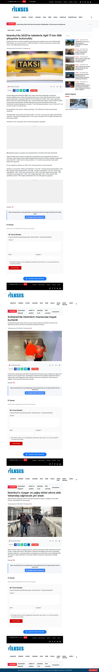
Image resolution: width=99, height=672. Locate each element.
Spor (44, 17)
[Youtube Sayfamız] (90, 2)
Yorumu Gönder (15, 267)
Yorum (11, 240)
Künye (75, 2)
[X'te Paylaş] (17, 90)
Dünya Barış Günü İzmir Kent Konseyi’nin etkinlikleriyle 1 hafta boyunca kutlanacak (56, 311)
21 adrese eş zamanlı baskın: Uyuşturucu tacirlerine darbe (81, 52)
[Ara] (89, 36)
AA (29, 48)
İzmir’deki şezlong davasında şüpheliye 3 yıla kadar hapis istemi (40, 312)
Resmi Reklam (72, 17)
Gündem (23, 17)
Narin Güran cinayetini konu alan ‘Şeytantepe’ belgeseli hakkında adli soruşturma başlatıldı (43, 24)
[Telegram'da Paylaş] (24, 90)
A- (54, 86)
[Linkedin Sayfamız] (88, 2)
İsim (10, 254)
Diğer (80, 17)
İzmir (49, 17)
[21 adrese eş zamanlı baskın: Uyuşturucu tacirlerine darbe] (69, 52)
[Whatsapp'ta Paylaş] (20, 90)
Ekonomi (38, 17)
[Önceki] (89, 24)
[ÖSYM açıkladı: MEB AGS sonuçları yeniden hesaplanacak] (69, 59)
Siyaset (31, 17)
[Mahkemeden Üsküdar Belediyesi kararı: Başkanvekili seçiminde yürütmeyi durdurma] (69, 75)
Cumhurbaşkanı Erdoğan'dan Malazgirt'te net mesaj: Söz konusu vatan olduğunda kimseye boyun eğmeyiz (82, 86)
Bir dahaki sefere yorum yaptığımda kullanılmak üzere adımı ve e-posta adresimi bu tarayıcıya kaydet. (34, 262)
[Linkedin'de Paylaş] (27, 90)
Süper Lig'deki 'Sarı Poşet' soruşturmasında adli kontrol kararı (82, 68)
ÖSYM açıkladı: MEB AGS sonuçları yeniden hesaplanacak (49, 311)
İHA (31, 328)
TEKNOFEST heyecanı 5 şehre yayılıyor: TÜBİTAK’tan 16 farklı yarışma (82, 44)
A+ (57, 86)
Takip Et (34, 90)
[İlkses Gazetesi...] (20, 8)
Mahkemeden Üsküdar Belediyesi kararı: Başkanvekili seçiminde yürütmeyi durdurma (82, 77)
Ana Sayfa (11, 30)
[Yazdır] (60, 86)
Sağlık (56, 17)
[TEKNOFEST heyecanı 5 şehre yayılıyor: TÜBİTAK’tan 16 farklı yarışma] (69, 42)
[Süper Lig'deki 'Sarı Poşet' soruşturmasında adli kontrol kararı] (69, 67)
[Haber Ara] (91, 17)
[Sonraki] (91, 24)
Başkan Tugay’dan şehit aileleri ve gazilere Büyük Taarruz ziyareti (32, 312)
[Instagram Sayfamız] (85, 2)
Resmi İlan (63, 17)
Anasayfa (51, 2)
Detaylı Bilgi (69, 670)
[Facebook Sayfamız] (52, 288)
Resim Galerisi (58, 2)
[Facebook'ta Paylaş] (14, 90)
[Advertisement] (64, 9)
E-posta (38, 254)
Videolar (65, 2)
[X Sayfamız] (80, 2)
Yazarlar (71, 2)
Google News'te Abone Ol (36, 217)
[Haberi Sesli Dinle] (51, 86)
